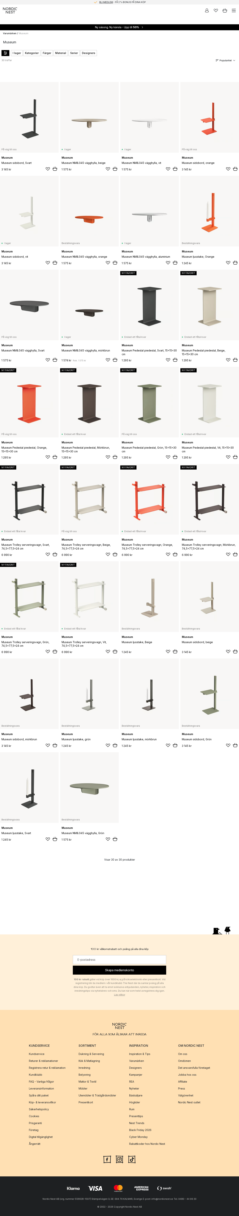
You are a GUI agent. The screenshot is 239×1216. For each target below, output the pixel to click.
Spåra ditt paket (39, 1095)
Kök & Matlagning (89, 1060)
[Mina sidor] (206, 10)
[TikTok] (132, 1159)
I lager (17, 53)
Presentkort (86, 1102)
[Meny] (233, 10)
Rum (131, 1109)
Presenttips (136, 1116)
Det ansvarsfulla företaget (194, 1067)
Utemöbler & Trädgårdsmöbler (97, 1095)
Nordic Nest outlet (189, 1102)
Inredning (84, 1067)
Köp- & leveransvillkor (42, 1102)
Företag (33, 1130)
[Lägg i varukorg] (55, 168)
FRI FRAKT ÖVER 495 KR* (122, 2)
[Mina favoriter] (215, 10)
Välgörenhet (185, 1095)
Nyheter (134, 1088)
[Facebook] (107, 1159)
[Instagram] (119, 1159)
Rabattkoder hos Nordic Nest (147, 1143)
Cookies (34, 1116)
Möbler (83, 1088)
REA (131, 1081)
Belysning (85, 1074)
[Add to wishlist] (48, 168)
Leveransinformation (41, 1088)
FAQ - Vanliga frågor (41, 1081)
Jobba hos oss (187, 1074)
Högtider (134, 1102)
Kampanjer (135, 1074)
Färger (47, 53)
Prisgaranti (35, 1123)
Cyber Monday (138, 1136)
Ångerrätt (34, 1143)
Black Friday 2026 (140, 1130)
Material (60, 53)
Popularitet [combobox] (226, 60)
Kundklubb (35, 1074)
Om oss (182, 1053)
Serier (74, 53)
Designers (88, 53)
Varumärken (9, 33)
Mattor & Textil (87, 1081)
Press (181, 1088)
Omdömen (184, 1060)
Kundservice (36, 1053)
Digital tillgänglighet (41, 1136)
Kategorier (32, 53)
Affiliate (182, 1081)
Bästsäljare (135, 1095)
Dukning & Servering (91, 1053)
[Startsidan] (10, 10)
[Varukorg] (224, 10)
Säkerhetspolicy (39, 1109)
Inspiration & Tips (139, 1053)
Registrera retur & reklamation (47, 1067)
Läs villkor (119, 994)
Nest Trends (136, 1123)
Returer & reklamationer (43, 1060)
